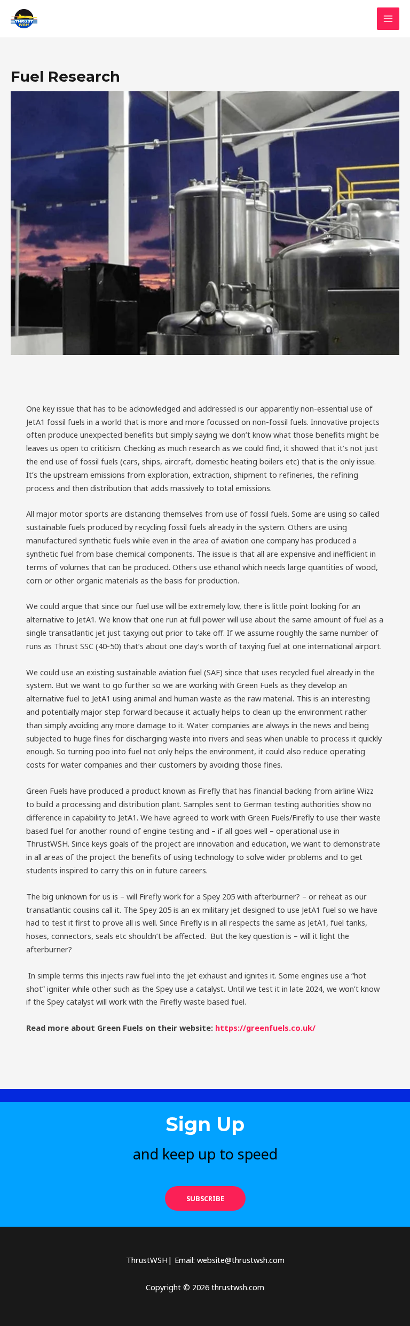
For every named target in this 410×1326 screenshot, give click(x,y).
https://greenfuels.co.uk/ (265, 1027)
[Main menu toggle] (388, 18)
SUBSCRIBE (205, 1198)
